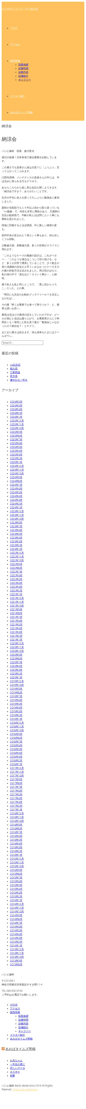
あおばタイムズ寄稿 (21, 112)
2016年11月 (17, 817)
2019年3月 (16, 711)
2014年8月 (16, 919)
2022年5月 (16, 579)
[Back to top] (5, 1097)
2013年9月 (16, 960)
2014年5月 (16, 930)
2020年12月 (17, 643)
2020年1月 (16, 677)
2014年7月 (16, 922)
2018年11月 (17, 726)
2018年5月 (16, 749)
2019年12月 (17, 681)
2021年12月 (17, 598)
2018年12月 (17, 722)
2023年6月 (16, 530)
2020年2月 (16, 673)
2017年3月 (16, 802)
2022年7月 (16, 571)
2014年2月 (16, 941)
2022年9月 (16, 564)
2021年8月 (16, 613)
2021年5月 (16, 624)
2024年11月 (17, 469)
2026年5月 (16, 401)
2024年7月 (16, 484)
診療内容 (23, 72)
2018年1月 (16, 764)
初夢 (12, 1075)
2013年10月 (17, 956)
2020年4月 (16, 666)
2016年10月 (17, 820)
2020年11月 (17, 647)
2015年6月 (16, 881)
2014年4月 (16, 934)
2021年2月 (16, 635)
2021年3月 (16, 632)
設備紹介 (23, 75)
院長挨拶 (23, 64)
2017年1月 (16, 809)
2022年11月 (17, 556)
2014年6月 (16, 926)
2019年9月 (16, 688)
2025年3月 (16, 454)
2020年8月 (16, 658)
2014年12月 (17, 904)
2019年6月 (16, 700)
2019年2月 (16, 715)
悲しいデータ (17, 1068)
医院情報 (15, 60)
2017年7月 (16, 786)
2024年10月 (17, 473)
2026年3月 (16, 409)
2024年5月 (16, 492)
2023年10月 (17, 518)
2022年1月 (16, 594)
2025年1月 (16, 462)
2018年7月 (16, 741)
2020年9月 (16, 654)
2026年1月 (16, 416)
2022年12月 (17, 552)
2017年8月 (16, 783)
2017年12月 (17, 768)
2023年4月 (16, 537)
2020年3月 (16, 669)
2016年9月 (16, 824)
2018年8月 (16, 737)
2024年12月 (17, 465)
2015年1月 (16, 900)
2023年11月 (17, 515)
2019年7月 (16, 696)
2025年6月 (16, 443)
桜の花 (14, 368)
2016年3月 (16, 847)
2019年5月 (16, 703)
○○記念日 (15, 364)
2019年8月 (16, 692)
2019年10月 (17, 685)
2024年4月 (16, 496)
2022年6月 (16, 575)
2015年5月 (16, 885)
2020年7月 (16, 662)
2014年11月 (17, 907)
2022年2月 (16, 590)
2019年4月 (16, 707)
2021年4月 (16, 628)
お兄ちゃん (16, 1060)
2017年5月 (16, 794)
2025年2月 (16, 458)
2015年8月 (16, 873)
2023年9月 (16, 522)
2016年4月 (16, 843)
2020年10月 (17, 651)
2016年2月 (16, 851)
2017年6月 (16, 790)
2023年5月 (16, 533)
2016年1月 (16, 854)
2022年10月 (17, 560)
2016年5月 (16, 839)
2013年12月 (17, 949)
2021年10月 (17, 605)
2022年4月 (16, 583)
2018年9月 (16, 734)
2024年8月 (16, 481)
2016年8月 (16, 828)
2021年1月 (16, 639)
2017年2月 (16, 805)
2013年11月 (17, 953)
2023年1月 (16, 549)
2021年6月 (16, 620)
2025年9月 (16, 432)
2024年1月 (16, 507)
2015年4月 (16, 888)
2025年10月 (17, 428)
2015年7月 (16, 877)
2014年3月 (16, 938)
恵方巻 (14, 376)
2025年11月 (17, 424)
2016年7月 (16, 832)
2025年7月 (16, 439)
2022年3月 (16, 586)
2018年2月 (16, 760)
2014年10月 (17, 911)
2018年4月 (16, 753)
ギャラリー (24, 79)
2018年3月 (16, 756)
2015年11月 (17, 862)
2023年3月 (16, 541)
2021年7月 (16, 617)
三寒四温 (15, 372)
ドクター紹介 (17, 96)
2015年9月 (16, 870)
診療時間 (23, 68)
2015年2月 (16, 896)
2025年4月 (16, 450)
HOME (14, 28)
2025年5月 (16, 447)
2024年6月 (16, 488)
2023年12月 (17, 511)
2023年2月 (16, 545)
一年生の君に (17, 1064)
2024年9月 (16, 477)
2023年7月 (16, 526)
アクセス (15, 44)
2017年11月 (17, 771)
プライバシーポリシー (25, 1089)
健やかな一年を (19, 379)
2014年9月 (16, 915)
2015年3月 (16, 892)
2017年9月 (16, 779)
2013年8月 (16, 964)
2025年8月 (16, 435)
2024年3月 (16, 499)
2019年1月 (16, 719)
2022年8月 (16, 567)
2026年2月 (16, 413)
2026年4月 (16, 405)
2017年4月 (16, 798)
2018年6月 (16, 745)
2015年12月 (17, 858)
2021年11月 (17, 601)
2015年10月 (17, 866)
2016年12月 (17, 813)
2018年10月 (17, 730)
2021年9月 (16, 609)
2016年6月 (16, 836)
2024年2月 (16, 503)
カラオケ (15, 1071)
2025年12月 (17, 420)
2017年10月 (17, 775)
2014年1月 (16, 945)
